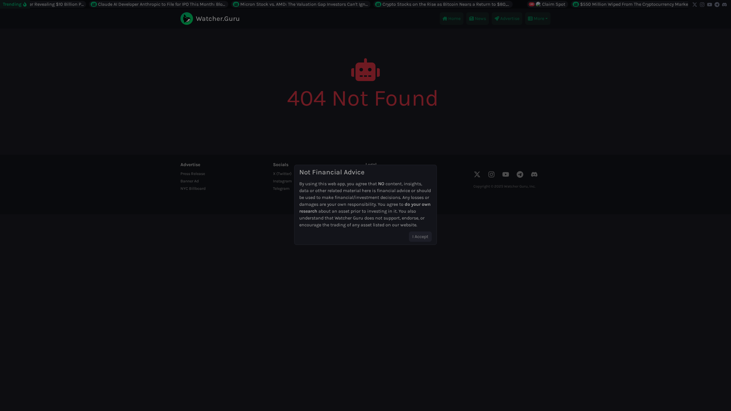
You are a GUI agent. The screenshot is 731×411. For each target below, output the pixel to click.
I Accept (420, 236)
